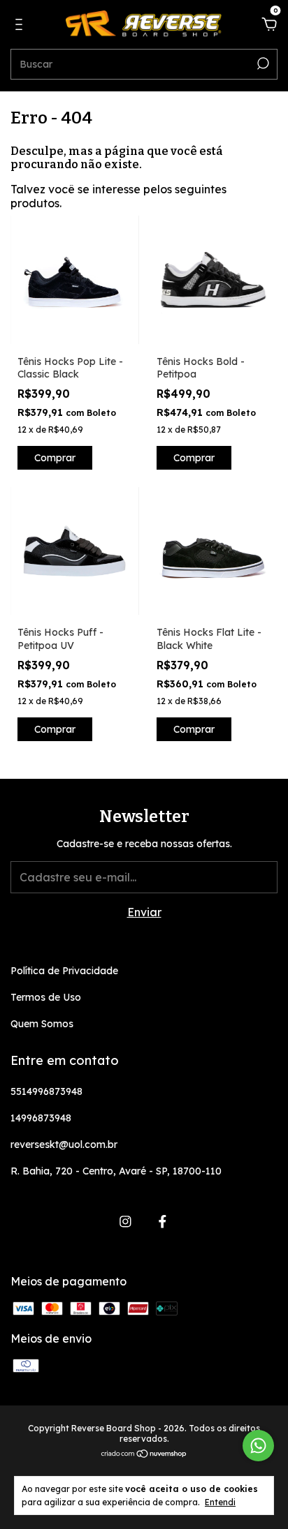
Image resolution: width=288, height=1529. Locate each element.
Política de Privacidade (64, 970)
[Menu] (21, 25)
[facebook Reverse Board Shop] (162, 1221)
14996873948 (40, 1118)
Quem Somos (41, 1023)
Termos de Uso (45, 997)
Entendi (220, 1502)
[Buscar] (262, 63)
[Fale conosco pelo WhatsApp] (258, 1445)
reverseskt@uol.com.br (63, 1144)
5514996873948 (46, 1091)
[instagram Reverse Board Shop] (125, 1221)
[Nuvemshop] (144, 1454)
